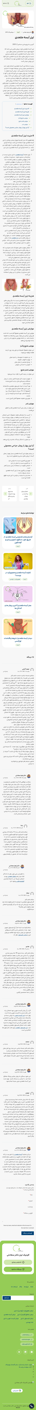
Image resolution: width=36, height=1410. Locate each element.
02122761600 (26, 1335)
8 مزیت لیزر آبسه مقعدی (21, 109)
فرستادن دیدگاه (27, 1233)
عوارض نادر (25, 124)
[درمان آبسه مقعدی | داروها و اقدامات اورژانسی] (18, 627)
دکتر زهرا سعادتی (20, 775)
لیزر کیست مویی (19, 1015)
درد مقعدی (15, 238)
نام (31, 1195)
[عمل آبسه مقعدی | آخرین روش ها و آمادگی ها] (18, 594)
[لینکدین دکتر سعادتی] (25, 1352)
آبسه (18, 32)
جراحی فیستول (22, 935)
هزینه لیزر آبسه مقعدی (22, 112)
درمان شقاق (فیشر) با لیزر (25, 1315)
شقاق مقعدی (12, 876)
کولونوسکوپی (20, 881)
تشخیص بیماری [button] (16, 1262)
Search (32, 1294)
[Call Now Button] (31, 1406)
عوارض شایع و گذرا (23, 118)
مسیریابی (15, 1391)
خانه (31, 1287)
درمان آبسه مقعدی (9, 1315)
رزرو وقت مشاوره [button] (16, 1269)
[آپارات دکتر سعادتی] (19, 1352)
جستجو (6, 1298)
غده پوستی (29, 1322)
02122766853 (26, 1340)
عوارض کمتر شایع (23, 121)
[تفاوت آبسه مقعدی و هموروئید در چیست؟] (18, 561)
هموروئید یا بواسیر (15, 579)
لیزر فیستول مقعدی (21, 1028)
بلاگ (20, 1287)
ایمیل (30, 1201)
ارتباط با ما (14, 1287)
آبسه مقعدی (20, 155)
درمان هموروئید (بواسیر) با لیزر (23, 1311)
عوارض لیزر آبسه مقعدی (21, 115)
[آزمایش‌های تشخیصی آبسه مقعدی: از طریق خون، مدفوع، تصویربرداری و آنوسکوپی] (18, 525)
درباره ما (26, 1287)
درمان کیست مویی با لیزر (11, 1318)
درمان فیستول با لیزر (27, 1318)
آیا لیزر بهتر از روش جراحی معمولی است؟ (17, 128)
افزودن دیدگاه (28, 1213)
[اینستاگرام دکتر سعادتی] (31, 1352)
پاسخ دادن (5, 671)
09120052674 (26, 1344)
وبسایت (30, 1207)
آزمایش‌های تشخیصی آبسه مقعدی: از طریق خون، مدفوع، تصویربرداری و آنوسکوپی (18, 540)
